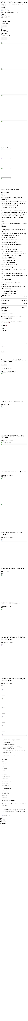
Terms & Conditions (6, 793)
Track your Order (5, 785)
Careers (3, 770)
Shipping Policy (5, 778)
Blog (2, 766)
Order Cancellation (5, 795)
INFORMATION (5, 774)
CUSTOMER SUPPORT (6, 788)
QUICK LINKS (5, 759)
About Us (3, 761)
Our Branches (4, 768)
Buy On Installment (5, 776)
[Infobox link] (14, 711)
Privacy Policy (4, 797)
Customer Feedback (6, 791)
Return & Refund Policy (6, 780)
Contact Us (4, 764)
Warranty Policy (5, 783)
